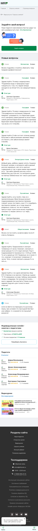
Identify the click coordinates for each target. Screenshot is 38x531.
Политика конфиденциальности (19, 490)
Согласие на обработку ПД (19, 496)
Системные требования (19, 483)
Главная (3, 8)
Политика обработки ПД (19, 493)
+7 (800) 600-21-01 (20, 474)
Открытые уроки (19, 440)
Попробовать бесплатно (19, 342)
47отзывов (25, 362)
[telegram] (21, 514)
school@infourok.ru (20, 467)
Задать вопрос (19, 48)
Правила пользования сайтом (19, 503)
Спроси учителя (14, 8)
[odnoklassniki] (12, 514)
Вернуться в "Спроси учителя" (13, 14)
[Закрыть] (24, 519)
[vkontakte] (17, 514)
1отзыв (24, 369)
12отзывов (25, 376)
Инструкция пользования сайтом (19, 480)
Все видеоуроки (7, 396)
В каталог (4, 355)
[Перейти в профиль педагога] (19, 361)
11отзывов (24, 383)
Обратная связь (20, 464)
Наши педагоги (19, 436)
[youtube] (26, 514)
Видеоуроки (19, 443)
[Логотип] (4, 3)
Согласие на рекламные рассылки (19, 500)
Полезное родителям (19, 453)
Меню (34, 529)
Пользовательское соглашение (19, 486)
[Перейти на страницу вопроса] (19, 67)
